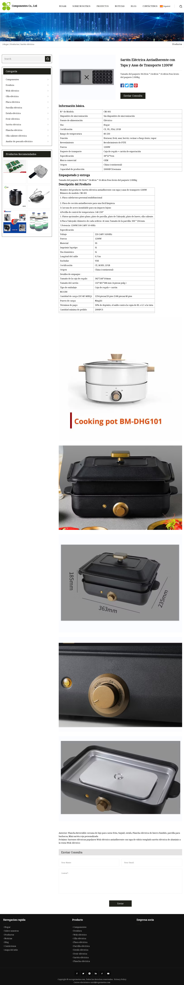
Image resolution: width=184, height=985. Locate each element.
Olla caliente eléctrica (16, 135)
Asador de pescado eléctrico (19, 141)
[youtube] (108, 973)
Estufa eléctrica (13, 113)
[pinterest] (89, 973)
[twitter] (83, 973)
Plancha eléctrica (14, 130)
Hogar (62, 6)
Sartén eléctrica (27, 44)
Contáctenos (150, 6)
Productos (103, 6)
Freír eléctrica (13, 119)
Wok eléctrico (12, 90)
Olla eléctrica (12, 96)
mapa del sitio (11, 949)
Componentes (12, 79)
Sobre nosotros (81, 6)
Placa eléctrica (13, 102)
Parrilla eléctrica (14, 107)
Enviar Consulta (133, 95)
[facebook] (76, 973)
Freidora (10, 85)
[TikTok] (102, 973)
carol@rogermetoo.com (100, 982)
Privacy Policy (120, 979)
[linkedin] (95, 973)
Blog (133, 6)
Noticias (120, 6)
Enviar (120, 903)
